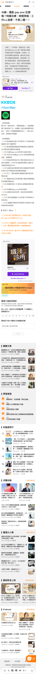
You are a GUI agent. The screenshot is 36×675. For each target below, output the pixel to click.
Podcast (17, 6)
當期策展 (26, 6)
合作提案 (17, 661)
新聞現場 (7, 6)
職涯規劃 (5, 295)
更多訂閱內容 (31, 480)
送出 (18, 333)
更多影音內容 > (30, 580)
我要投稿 (7, 661)
